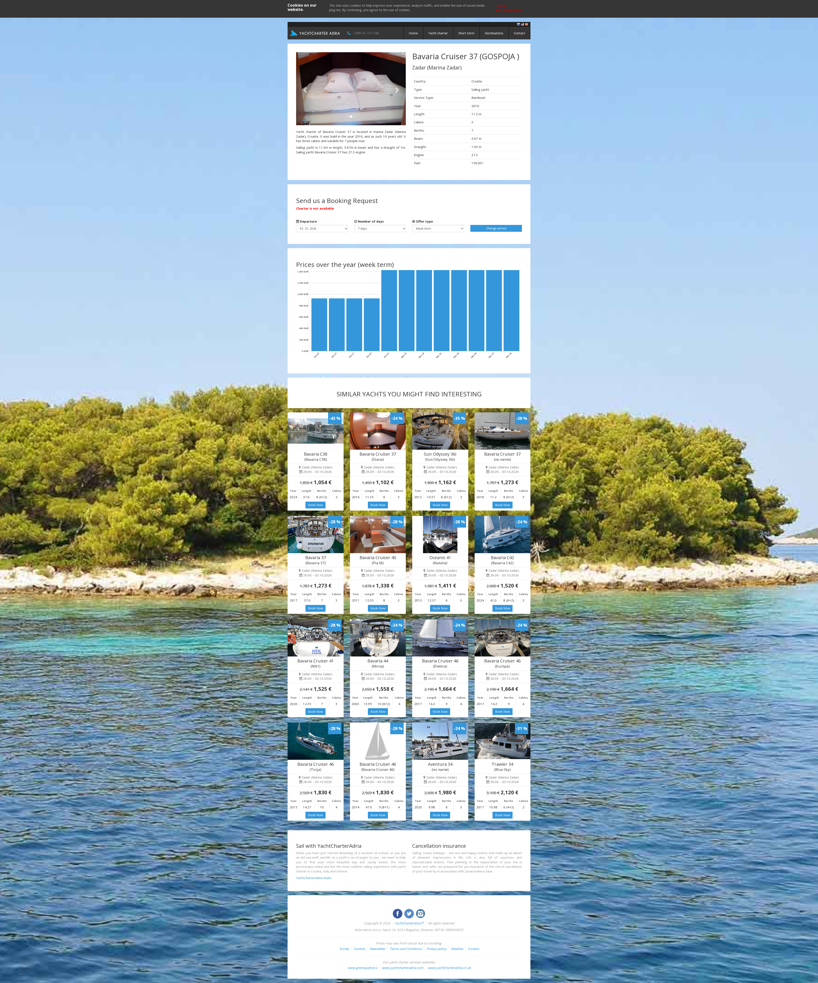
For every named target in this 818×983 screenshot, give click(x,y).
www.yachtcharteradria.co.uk (449, 968)
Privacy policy (436, 949)
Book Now (315, 505)
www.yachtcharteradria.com (402, 968)
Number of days (370, 221)
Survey (344, 949)
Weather (457, 949)
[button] (304, 88)
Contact (519, 33)
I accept (501, 5)
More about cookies (508, 10)
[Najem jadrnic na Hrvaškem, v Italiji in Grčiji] (518, 24)
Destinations (494, 33)
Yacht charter (438, 33)
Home (413, 33)
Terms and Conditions (406, 949)
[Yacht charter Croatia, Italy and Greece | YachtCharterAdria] (315, 32)
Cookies (359, 949)
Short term (466, 33)
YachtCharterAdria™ (409, 923)
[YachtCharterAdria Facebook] (398, 913)
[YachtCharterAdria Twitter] (409, 913)
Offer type (424, 221)
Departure (308, 221)
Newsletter (377, 949)
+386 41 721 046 (366, 33)
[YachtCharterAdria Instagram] (420, 913)
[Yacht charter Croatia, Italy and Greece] (522, 24)
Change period (496, 228)
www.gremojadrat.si (362, 968)
